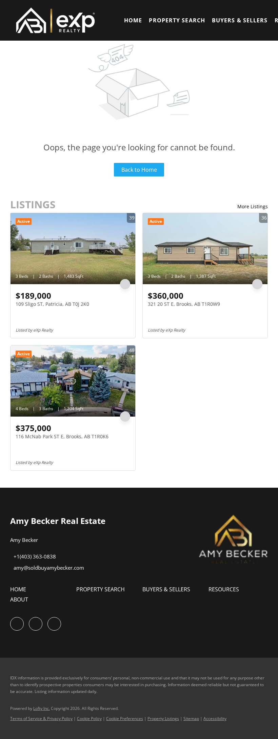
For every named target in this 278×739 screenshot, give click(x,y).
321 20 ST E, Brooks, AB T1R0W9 (184, 304)
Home (133, 20)
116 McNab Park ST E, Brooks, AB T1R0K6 (62, 436)
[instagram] (35, 624)
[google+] (54, 624)
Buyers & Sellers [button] (240, 20)
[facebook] (17, 624)
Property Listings (163, 718)
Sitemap (191, 718)
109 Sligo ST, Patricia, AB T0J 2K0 (52, 304)
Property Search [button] (177, 20)
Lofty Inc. (41, 708)
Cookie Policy (89, 718)
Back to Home (139, 169)
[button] (59, 20)
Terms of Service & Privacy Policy (41, 718)
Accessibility (214, 718)
